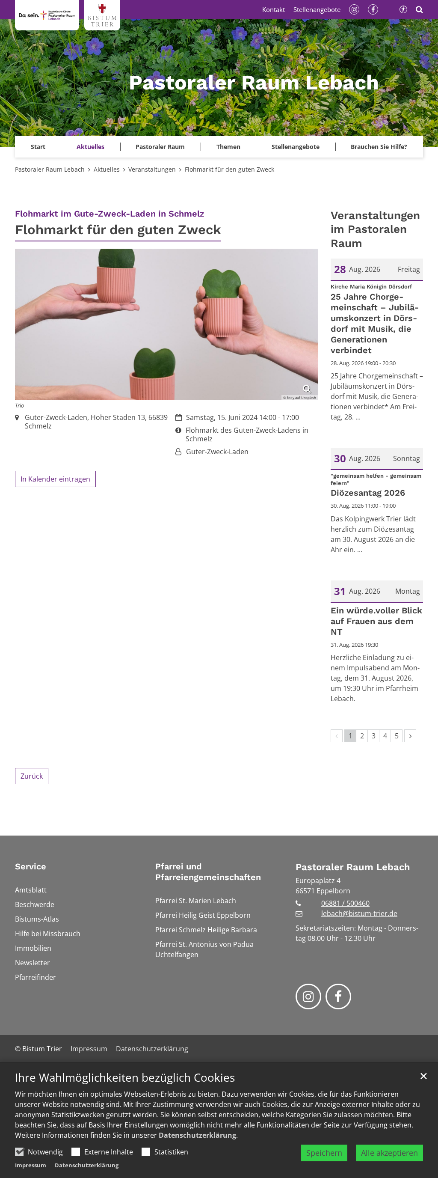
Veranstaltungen (152, 169)
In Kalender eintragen (55, 479)
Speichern (324, 1153)
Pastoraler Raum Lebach (50, 169)
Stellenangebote (296, 147)
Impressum (30, 1165)
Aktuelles (107, 169)
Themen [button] (228, 147)
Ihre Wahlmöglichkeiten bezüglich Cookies (125, 1078)
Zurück (32, 776)
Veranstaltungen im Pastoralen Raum (375, 229)
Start (38, 147)
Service (30, 866)
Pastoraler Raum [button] (160, 147)
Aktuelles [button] (90, 147)
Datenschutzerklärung (197, 1135)
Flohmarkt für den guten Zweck (229, 169)
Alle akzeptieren (389, 1153)
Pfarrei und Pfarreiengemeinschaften (208, 871)
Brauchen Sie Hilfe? (379, 147)
